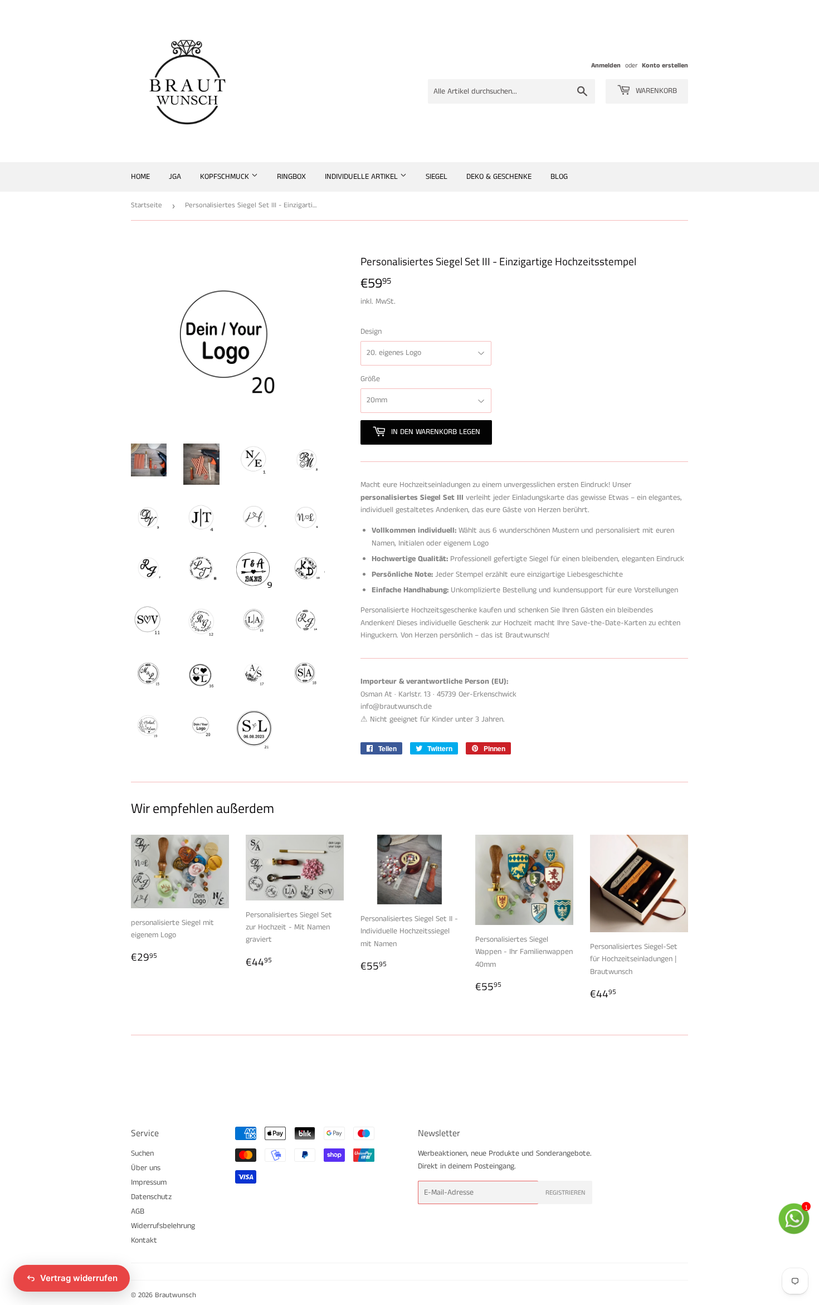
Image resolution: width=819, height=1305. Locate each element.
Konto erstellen (665, 65)
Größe (370, 378)
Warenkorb (655, 90)
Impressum (149, 1182)
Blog (559, 176)
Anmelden (606, 65)
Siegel (436, 176)
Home (140, 176)
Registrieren (565, 1192)
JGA (175, 176)
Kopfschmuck (225, 176)
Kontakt (144, 1240)
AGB (137, 1211)
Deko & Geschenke (499, 176)
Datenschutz (151, 1196)
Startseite (146, 205)
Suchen (142, 1153)
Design (371, 331)
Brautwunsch (175, 1295)
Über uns (145, 1167)
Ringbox (291, 176)
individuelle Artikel (362, 176)
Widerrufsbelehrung (163, 1225)
